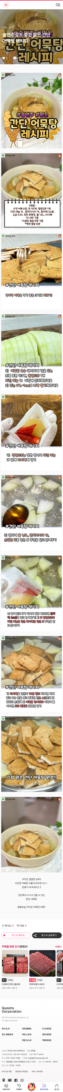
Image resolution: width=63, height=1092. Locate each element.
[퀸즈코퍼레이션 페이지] (11, 1010)
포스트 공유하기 (49, 935)
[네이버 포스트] (3, 1079)
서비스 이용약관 (37, 1071)
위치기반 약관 (6, 1071)
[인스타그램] (21, 1079)
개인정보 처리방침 (21, 1071)
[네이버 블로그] (9, 1079)
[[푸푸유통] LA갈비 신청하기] (42, 963)
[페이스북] (15, 1079)
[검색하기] (58, 5)
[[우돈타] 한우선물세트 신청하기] (15, 963)
